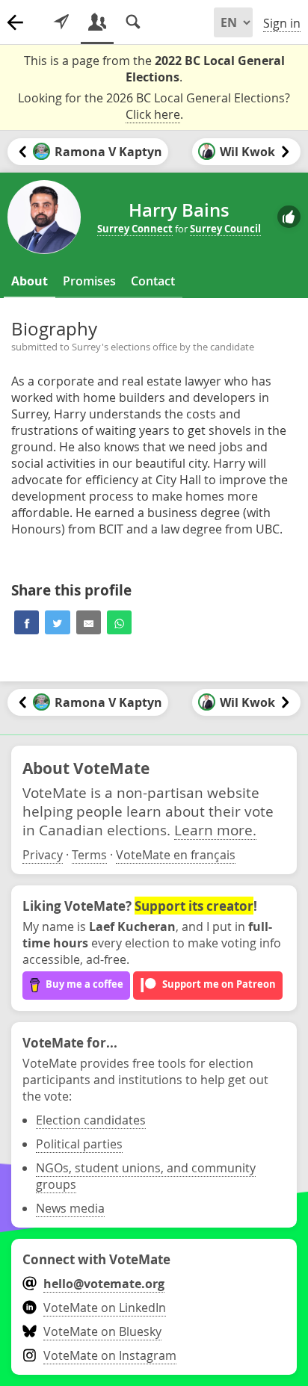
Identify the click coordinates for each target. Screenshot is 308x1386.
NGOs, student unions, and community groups (146, 1176)
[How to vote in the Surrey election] (61, 22)
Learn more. (215, 829)
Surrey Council (225, 228)
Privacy (42, 855)
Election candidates (91, 1120)
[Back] (15, 22)
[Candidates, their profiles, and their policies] (97, 22)
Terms (89, 855)
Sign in (282, 23)
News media (70, 1208)
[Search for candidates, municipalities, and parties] (133, 22)
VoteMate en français (175, 855)
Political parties (79, 1144)
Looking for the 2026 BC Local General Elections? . (154, 106)
